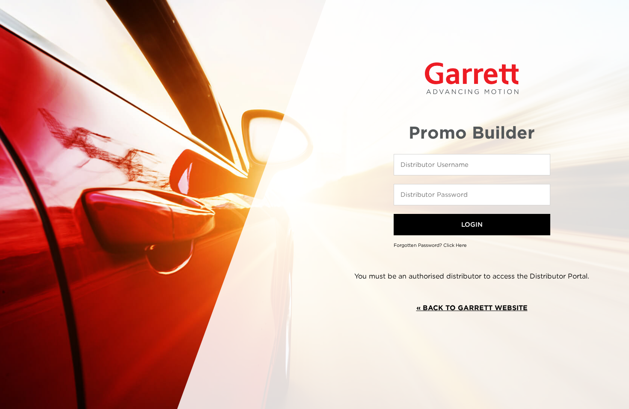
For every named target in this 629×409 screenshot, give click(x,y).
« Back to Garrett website (472, 308)
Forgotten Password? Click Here (430, 245)
